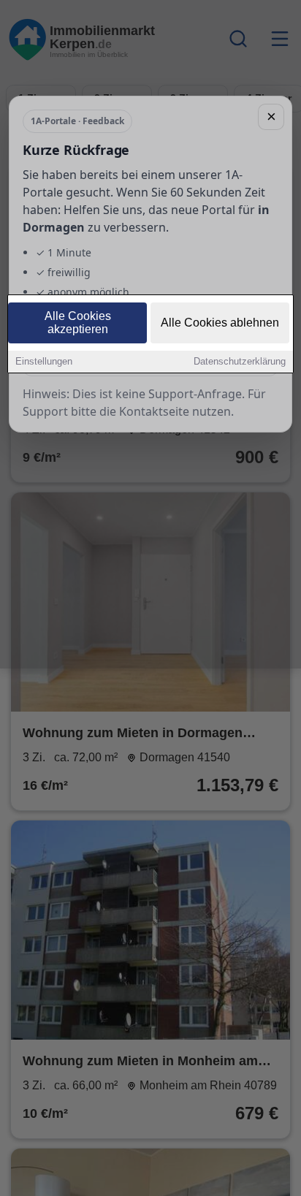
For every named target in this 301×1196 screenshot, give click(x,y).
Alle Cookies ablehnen (220, 322)
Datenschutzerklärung (240, 361)
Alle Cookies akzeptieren (78, 322)
